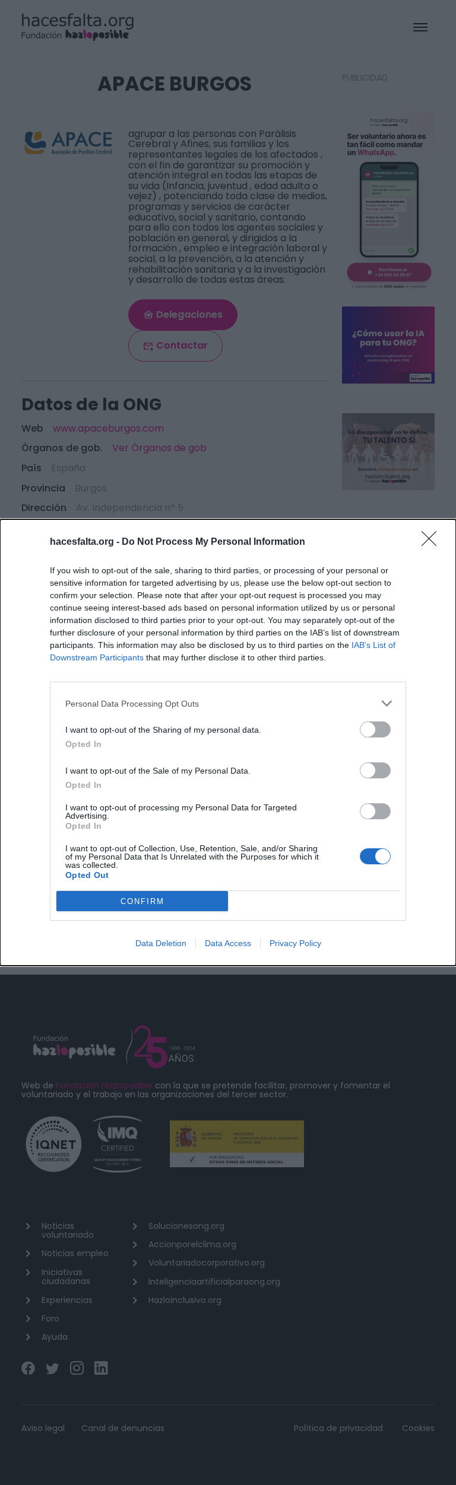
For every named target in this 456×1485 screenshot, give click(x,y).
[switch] (375, 729)
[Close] (433, 542)
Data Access (228, 943)
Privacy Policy (295, 943)
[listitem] (228, 703)
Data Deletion (160, 943)
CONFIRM (142, 901)
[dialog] (228, 742)
